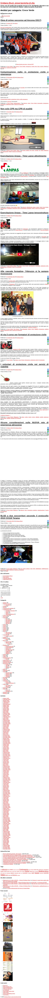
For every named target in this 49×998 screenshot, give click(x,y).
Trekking (8, 676)
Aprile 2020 (5, 711)
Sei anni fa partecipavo (6, 27)
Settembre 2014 (6, 758)
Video (18, 150)
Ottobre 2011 (6, 794)
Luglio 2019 (5, 717)
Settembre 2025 (6, 699)
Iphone (4, 630)
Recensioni (5, 663)
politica (4, 656)
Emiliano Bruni (20, 77)
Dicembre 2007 (6, 847)
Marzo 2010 (5, 816)
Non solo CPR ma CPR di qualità (16, 109)
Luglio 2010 (5, 812)
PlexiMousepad (9, 649)
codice (26, 417)
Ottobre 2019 (6, 715)
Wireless (5, 693)
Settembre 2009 (6, 823)
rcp (1, 151)
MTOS (7, 690)
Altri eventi (8, 632)
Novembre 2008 (6, 835)
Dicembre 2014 (6, 754)
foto (36, 66)
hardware (8, 664)
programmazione (7, 657)
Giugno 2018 (6, 726)
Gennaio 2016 (6, 740)
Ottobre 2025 (6, 698)
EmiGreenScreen (9, 646)
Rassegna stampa (7, 662)
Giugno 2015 (6, 747)
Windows (5, 692)
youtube (18, 875)
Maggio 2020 (6, 709)
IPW (7, 618)
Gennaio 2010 (6, 819)
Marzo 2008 (5, 844)
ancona (17, 66)
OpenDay (8, 622)
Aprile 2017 (5, 732)
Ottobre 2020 (6, 706)
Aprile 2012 (5, 788)
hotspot (20, 871)
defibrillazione (45, 568)
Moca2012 (8, 621)
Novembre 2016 (6, 737)
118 (21, 568)
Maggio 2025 (6, 700)
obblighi (37, 417)
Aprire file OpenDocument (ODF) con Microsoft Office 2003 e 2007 (18, 856)
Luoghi (4, 637)
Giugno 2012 (6, 785)
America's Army (6, 603)
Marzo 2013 (5, 776)
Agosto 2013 (6, 771)
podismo (8, 673)
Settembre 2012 (6, 782)
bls (31, 150)
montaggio (9, 208)
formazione (3, 104)
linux (4, 631)
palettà (41, 417)
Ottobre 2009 (6, 822)
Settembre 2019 (6, 716)
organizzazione (41, 510)
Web (4, 688)
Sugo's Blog (6, 992)
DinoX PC (5, 985)
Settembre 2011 (6, 796)
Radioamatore (17, 103)
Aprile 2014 (5, 763)
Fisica (4, 624)
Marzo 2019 (5, 719)
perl (6, 873)
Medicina (46, 66)
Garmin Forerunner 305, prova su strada (12, 860)
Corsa (29, 869)
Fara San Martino (44, 230)
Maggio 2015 (6, 748)
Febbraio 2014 (6, 766)
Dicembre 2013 (6, 768)
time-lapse (44, 236)
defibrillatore (38, 568)
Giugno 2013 (6, 774)
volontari (13, 418)
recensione (25, 873)
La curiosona (6, 990)
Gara (38, 66)
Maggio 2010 (6, 814)
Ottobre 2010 (6, 808)
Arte (4, 607)
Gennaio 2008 (6, 846)
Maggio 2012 (6, 786)
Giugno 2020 (6, 708)
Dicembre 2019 (6, 714)
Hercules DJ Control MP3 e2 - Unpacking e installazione (16, 859)
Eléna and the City (7, 986)
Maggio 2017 (6, 731)
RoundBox (8, 650)
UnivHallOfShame (10, 683)
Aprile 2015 (5, 750)
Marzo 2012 (5, 789)
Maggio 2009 (6, 828)
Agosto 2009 (6, 824)
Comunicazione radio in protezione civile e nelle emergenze (14, 99)
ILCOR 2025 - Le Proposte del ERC (39, 882)
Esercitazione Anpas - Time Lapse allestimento (23, 156)
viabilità (8, 418)
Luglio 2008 (5, 839)
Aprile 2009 (5, 829)
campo (37, 207)
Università (5, 680)
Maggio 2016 (6, 738)
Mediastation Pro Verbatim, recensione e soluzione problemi (16, 861)
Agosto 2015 (6, 745)
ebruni (16, 23)
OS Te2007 (8, 685)
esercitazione (4, 208)
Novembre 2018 (6, 723)
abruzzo (25, 103)
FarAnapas (31, 175)
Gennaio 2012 (6, 791)
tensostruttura (23, 208)
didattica (36, 329)
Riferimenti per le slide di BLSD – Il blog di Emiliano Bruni (16, 880)
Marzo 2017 (5, 734)
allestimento (29, 207)
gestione (35, 510)
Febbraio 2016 (6, 739)
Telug (4, 678)
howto (4, 626)
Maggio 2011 (6, 800)
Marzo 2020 (5, 712)
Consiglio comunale (10, 610)
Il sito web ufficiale (7, 578)
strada (4, 418)
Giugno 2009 (6, 827)
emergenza (28, 66)
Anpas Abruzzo (24, 176)
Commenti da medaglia (8, 608)
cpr (39, 150)
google (18, 871)
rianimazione (5, 151)
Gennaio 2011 (6, 805)
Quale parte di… (6, 660)
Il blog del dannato (7, 989)
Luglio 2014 (5, 760)
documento (39, 103)
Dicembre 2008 (6, 833)
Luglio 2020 (5, 707)
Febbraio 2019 (6, 720)
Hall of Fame (8, 641)
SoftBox (7, 652)
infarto (42, 150)
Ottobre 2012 (6, 781)
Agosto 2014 (6, 759)
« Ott (2, 597)
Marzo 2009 (5, 830)
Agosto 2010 (6, 811)
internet (4, 629)
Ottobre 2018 (6, 724)
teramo (37, 873)
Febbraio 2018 (6, 729)
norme (33, 417)
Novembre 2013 (6, 769)
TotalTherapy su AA (7, 579)
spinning (8, 675)
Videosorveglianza (10, 614)
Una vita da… (6, 994)
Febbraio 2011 (6, 804)
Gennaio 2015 (6, 753)
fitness (11, 871)
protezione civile (9, 104)
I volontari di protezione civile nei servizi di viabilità (14, 863)
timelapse (29, 208)
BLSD (8, 150)
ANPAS (46, 284)
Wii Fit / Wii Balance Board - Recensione (12, 853)
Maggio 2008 (6, 842)
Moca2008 (8, 619)
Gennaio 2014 (6, 767)
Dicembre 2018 (6, 722)
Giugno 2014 (6, 761)
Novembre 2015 (6, 743)
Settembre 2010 (6, 809)
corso (29, 103)
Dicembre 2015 (6, 742)
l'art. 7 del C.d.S (43, 409)
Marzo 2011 (5, 802)
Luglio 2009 (5, 825)
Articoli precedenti (5, 16)
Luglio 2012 (5, 784)
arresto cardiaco (26, 150)
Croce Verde (10, 66)
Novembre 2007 (6, 848)
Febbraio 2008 (6, 845)
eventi (4, 617)
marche (42, 66)
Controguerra (6, 609)
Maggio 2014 (6, 762)
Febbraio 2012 (6, 790)
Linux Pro (5, 634)
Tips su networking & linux (9, 993)
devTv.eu (5, 616)
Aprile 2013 (5, 775)
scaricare (9, 101)
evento (33, 66)
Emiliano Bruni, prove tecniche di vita (18, 3)
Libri (7, 665)
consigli (36, 150)
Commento (18, 267)
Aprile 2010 (5, 815)
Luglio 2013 (5, 773)
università (46, 873)
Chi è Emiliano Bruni (7, 575)
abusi (23, 417)
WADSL (7, 642)
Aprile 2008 (5, 843)
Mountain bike (9, 672)
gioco (15, 871)
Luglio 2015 (5, 746)
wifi (11, 875)
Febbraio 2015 (6, 752)
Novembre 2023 (6, 704)
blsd (33, 150)
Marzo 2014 (5, 765)
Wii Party (8, 623)
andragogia (24, 329)
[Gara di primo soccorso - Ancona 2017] (24, 64)
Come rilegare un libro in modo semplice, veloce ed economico (17, 854)
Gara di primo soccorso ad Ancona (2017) (21, 20)
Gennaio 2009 (6, 832)
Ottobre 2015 (6, 744)
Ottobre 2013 (6, 770)
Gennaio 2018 (6, 730)
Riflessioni (16, 417)
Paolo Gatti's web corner (8, 991)
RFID (4, 669)
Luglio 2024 (5, 703)
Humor (4, 627)
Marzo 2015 (5, 751)
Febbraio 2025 (6, 701)
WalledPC (8, 653)
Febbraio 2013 (6, 777)
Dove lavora (6, 577)
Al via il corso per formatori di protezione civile (23, 334)
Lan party (8, 605)
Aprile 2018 (5, 727)
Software (8, 667)
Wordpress (8, 691)
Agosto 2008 (6, 838)
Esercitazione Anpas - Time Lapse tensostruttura (24, 212)
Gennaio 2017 (6, 735)
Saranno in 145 (16, 349)
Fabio (9, 644)
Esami (7, 681)
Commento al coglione (8, 864)
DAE (34, 568)
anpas (34, 207)
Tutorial (4, 679)
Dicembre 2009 (6, 820)
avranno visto (12, 280)
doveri (30, 417)
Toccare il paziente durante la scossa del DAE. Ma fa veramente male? (19, 857)
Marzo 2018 (5, 728)
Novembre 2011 (6, 793)
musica (4, 654)
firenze (22, 360)
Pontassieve (12, 284)
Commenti (18, 418)
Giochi (4, 625)
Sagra (7, 611)
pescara (8, 873)
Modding (5, 645)
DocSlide (22, 87)
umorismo (41, 873)
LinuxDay (8, 633)
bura (26, 510)
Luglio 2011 (5, 798)
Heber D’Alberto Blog (8, 987)
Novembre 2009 (6, 821)
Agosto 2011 (6, 797)
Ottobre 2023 (6, 705)
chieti (41, 207)
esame (2, 871)
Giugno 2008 (6, 840)
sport (4, 671)
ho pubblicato (25, 172)
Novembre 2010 (6, 807)
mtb (1, 873)
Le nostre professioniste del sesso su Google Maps (14, 858)
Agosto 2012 (6, 783)
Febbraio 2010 (6, 817)
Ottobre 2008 (6, 836)
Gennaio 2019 (6, 721)
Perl (6, 659)
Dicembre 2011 (6, 792)
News (4, 655)
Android (5, 606)
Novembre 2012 (6, 780)
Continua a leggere (33, 327)
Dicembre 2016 (6, 736)
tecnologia (5, 677)
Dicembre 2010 (6, 806)
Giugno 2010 (6, 813)
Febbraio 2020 (6, 713)
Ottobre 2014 (6, 757)
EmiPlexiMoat (9, 647)
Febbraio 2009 (6, 831)
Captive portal (9, 636)
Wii (6, 668)
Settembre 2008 (6, 837)
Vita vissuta (16, 329)
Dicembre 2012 (6, 778)
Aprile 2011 (5, 801)
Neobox (7, 648)
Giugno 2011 (6, 799)
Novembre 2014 (6, 755)
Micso (4, 640)
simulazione (3, 67)
